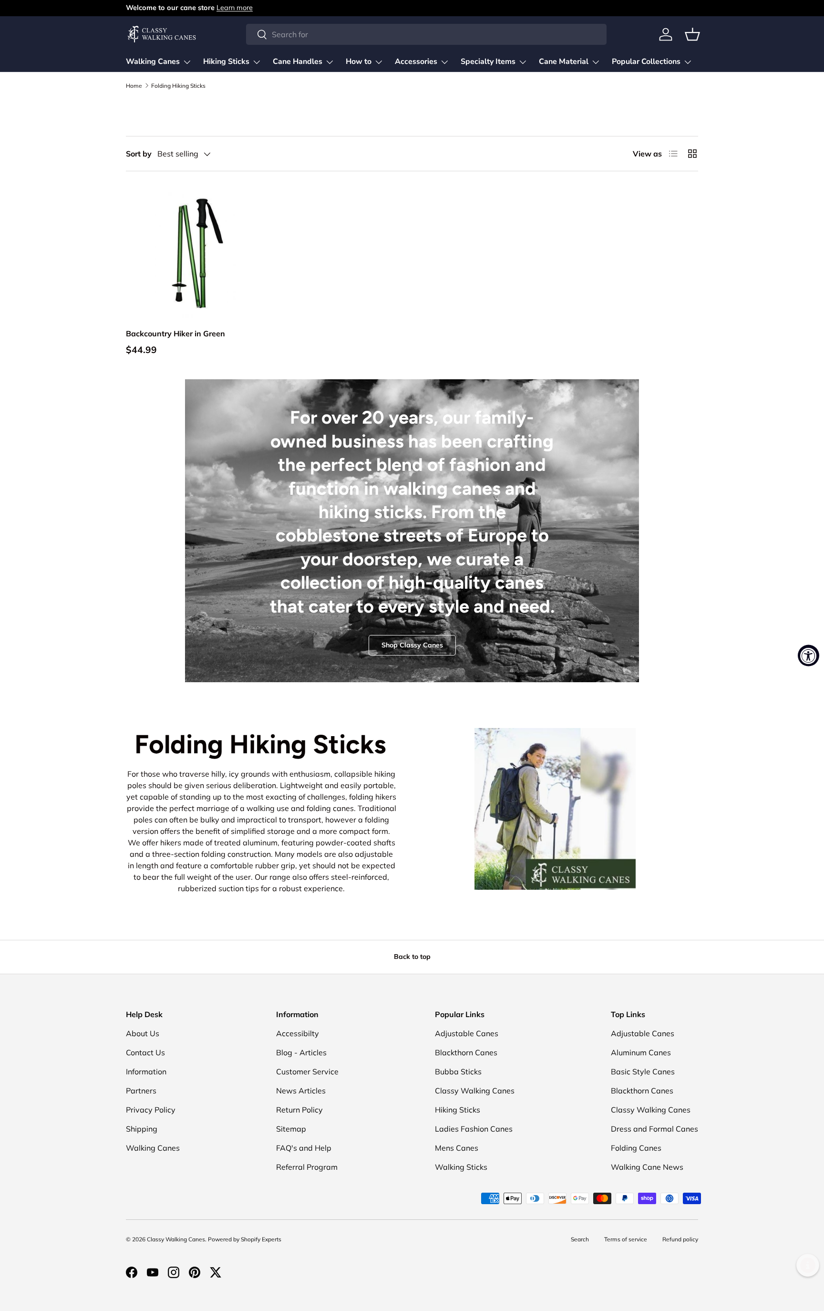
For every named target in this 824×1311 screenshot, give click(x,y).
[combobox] (426, 34)
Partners (141, 1090)
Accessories (416, 61)
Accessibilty (297, 1033)
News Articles (301, 1090)
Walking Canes (153, 61)
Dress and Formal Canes (654, 1129)
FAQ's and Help (303, 1148)
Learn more (234, 7)
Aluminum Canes (641, 1052)
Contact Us (145, 1052)
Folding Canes (636, 1148)
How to (358, 61)
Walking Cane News (647, 1167)
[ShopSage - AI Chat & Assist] (807, 1265)
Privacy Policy (150, 1109)
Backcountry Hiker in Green (175, 333)
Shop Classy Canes (412, 645)
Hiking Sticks (226, 61)
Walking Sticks (461, 1167)
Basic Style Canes (643, 1071)
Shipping (141, 1129)
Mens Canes (456, 1148)
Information (146, 1071)
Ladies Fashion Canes (474, 1129)
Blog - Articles (301, 1052)
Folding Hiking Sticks (178, 86)
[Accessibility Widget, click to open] (808, 655)
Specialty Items (488, 61)
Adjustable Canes (466, 1033)
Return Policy (299, 1109)
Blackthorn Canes (466, 1052)
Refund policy (680, 1239)
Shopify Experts (261, 1239)
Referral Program (307, 1167)
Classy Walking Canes (475, 1090)
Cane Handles (297, 61)
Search (580, 1239)
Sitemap (291, 1129)
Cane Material (563, 61)
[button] (692, 34)
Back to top (412, 956)
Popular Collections (646, 61)
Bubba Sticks (458, 1071)
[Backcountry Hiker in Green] (192, 252)
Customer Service (307, 1071)
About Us (142, 1033)
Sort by (139, 153)
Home (134, 86)
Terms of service (625, 1239)
